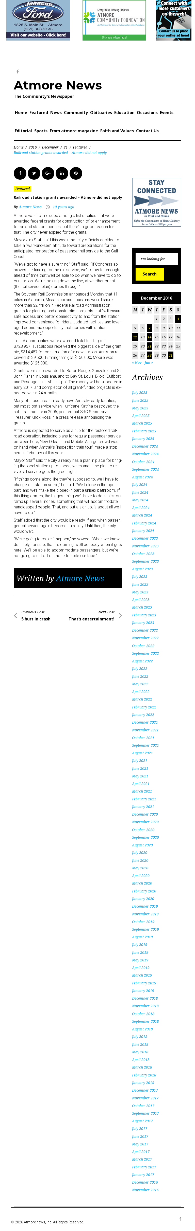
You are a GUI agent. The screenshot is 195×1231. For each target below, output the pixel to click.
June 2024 (140, 492)
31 (171, 355)
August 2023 (142, 568)
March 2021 (142, 791)
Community (76, 112)
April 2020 (141, 875)
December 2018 (145, 998)
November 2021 (145, 729)
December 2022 (145, 630)
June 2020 (140, 860)
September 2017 (145, 1113)
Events (166, 112)
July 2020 (139, 852)
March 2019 (142, 975)
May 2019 (140, 960)
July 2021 (139, 760)
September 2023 (145, 561)
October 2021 (143, 737)
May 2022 (140, 684)
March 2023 (142, 607)
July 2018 (139, 1036)
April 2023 (141, 599)
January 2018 (143, 1082)
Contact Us (147, 131)
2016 (33, 147)
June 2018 (140, 1044)
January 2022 (143, 714)
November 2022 (145, 637)
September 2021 (145, 745)
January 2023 (143, 622)
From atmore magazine (74, 131)
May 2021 (140, 776)
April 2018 (141, 1059)
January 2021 (143, 806)
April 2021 (141, 783)
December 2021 (145, 722)
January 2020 (143, 898)
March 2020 (142, 883)
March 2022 (142, 699)
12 (135, 337)
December (50, 147)
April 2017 (141, 1151)
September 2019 (145, 929)
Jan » (149, 362)
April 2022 (141, 691)
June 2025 (140, 400)
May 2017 (140, 1144)
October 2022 (143, 645)
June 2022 (140, 676)
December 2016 (145, 1182)
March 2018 (142, 1067)
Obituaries (101, 112)
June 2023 (140, 584)
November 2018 (145, 1005)
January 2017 (143, 1174)
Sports (40, 131)
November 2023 (145, 545)
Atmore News (58, 85)
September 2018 (145, 1021)
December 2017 (145, 1090)
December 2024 (145, 446)
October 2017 (143, 1105)
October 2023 (143, 553)
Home (21, 112)
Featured (38, 112)
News (56, 112)
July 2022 (139, 668)
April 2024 (141, 507)
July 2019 (139, 944)
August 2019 (142, 936)
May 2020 (140, 868)
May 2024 (140, 500)
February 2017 (144, 1167)
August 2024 (142, 476)
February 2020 (144, 891)
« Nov (137, 362)
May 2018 (140, 1052)
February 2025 (144, 431)
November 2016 (145, 1189)
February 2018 (144, 1075)
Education (124, 112)
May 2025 (140, 408)
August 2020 (142, 844)
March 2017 (142, 1159)
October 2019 (143, 921)
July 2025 (139, 392)
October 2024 (143, 461)
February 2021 (144, 799)
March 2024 (142, 515)
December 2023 (145, 538)
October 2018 (143, 1013)
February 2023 (144, 615)
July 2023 (139, 576)
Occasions (147, 112)
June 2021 (140, 768)
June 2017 (140, 1136)
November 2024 (145, 453)
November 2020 (145, 821)
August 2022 (142, 660)
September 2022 (145, 653)
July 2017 (139, 1128)
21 (66, 147)
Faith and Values (117, 131)
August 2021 (142, 752)
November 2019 (145, 913)
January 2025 (143, 438)
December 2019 (145, 906)
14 (150, 337)
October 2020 (143, 829)
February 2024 (144, 523)
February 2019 (144, 983)
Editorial (23, 131)
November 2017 (145, 1097)
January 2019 (143, 990)
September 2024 (145, 469)
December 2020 (145, 814)
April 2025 (141, 415)
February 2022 (144, 707)
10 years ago (63, 206)
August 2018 (142, 1028)
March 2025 (142, 423)
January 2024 (143, 530)
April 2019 (141, 967)
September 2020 (145, 837)
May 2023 (140, 592)
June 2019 (140, 952)
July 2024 (139, 484)
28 (150, 355)
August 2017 (142, 1120)
